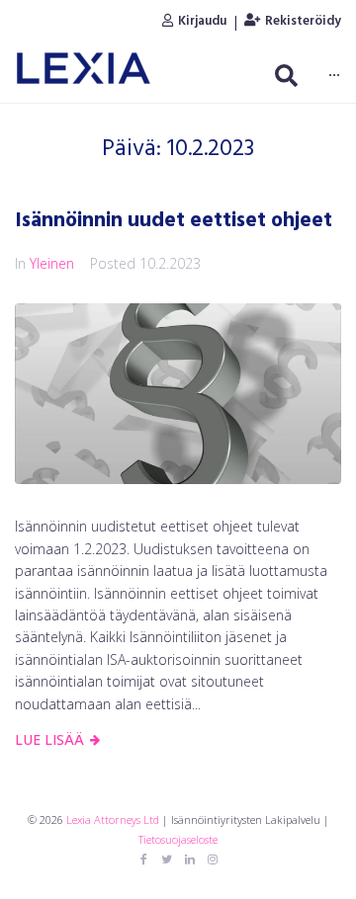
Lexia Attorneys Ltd (112, 819)
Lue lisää (49, 739)
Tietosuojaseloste (178, 839)
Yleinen (52, 263)
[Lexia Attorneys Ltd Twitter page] (167, 859)
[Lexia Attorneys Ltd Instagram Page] (212, 859)
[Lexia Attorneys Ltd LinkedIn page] (190, 859)
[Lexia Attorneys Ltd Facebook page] (144, 859)
